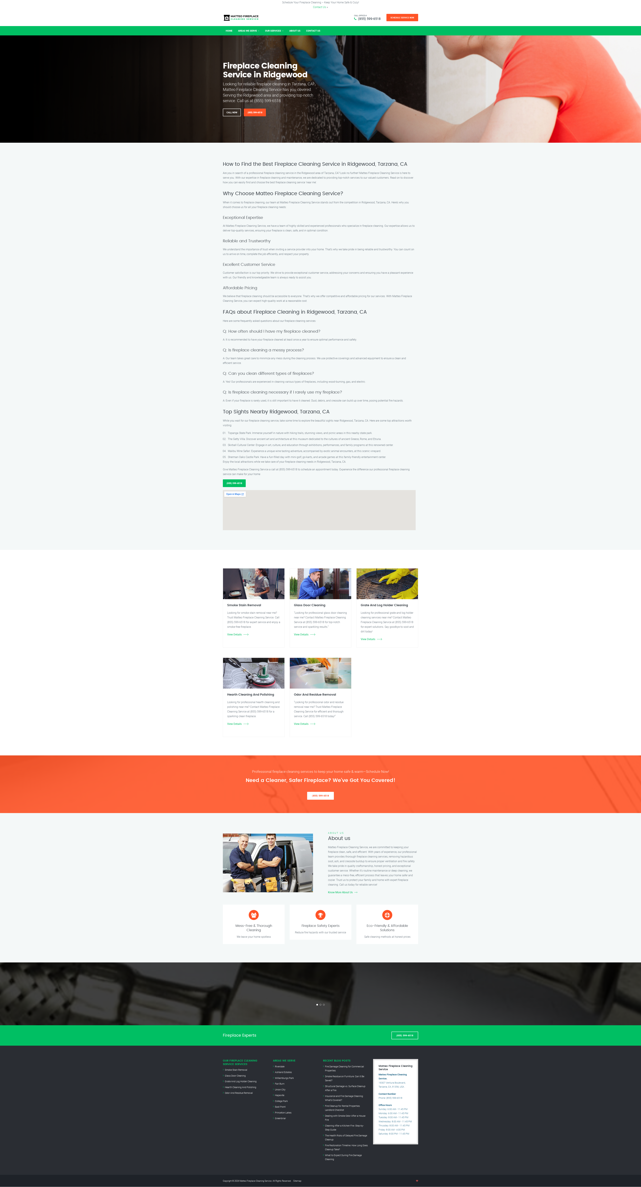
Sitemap (297, 1180)
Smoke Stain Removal (236, 1069)
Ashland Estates (283, 1072)
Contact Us (319, 7)
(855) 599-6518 (369, 18)
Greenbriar (280, 1118)
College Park (281, 1101)
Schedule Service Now (402, 17)
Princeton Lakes (283, 1112)
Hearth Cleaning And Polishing (240, 1087)
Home (229, 30)
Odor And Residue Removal (239, 1092)
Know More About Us (340, 892)
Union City (280, 1089)
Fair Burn (279, 1083)
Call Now (232, 112)
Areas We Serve (247, 30)
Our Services (273, 30)
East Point (280, 1106)
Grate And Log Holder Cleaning (241, 1081)
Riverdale (279, 1066)
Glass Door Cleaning (235, 1075)
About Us (294, 30)
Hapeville (279, 1095)
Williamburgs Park (284, 1078)
